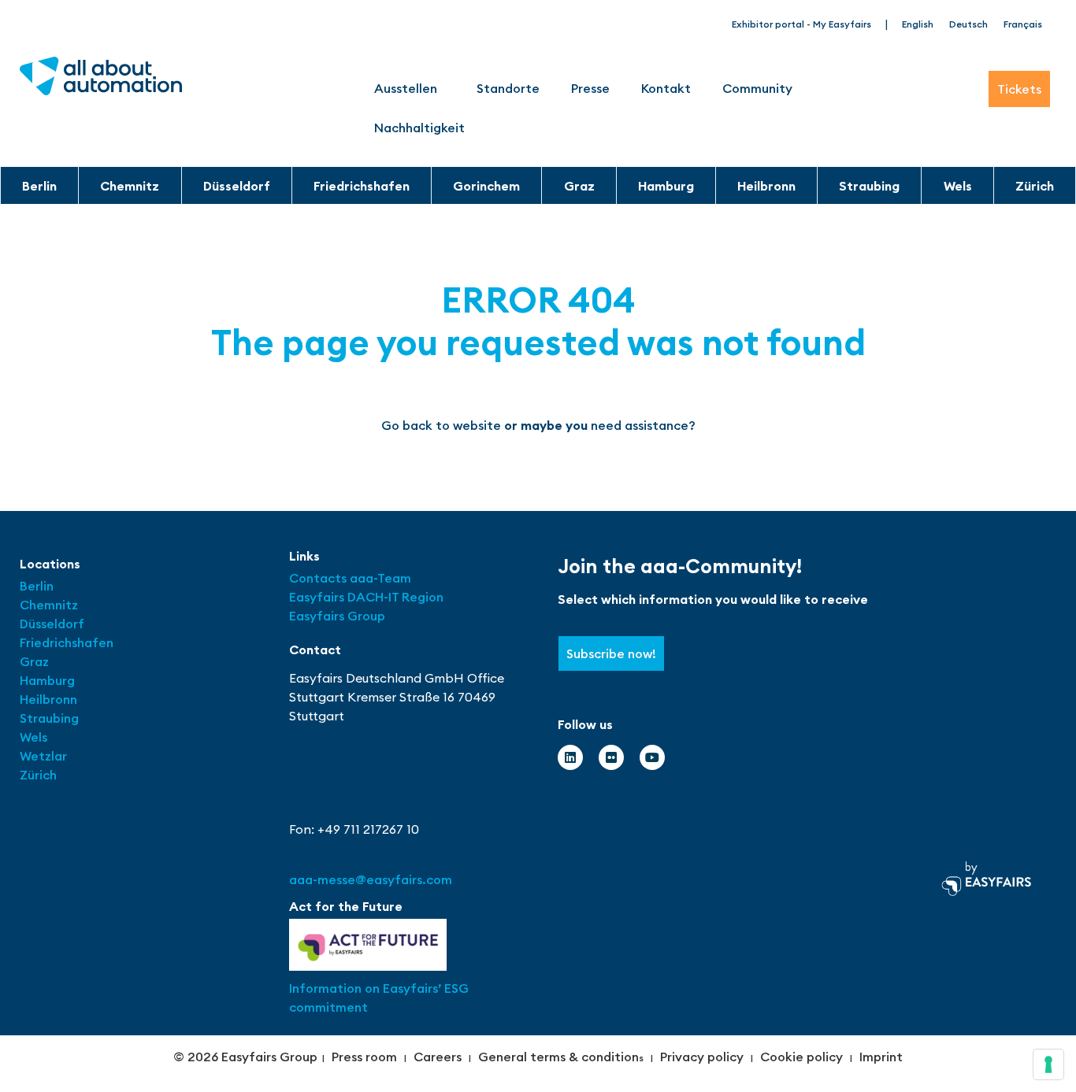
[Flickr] (611, 757)
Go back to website (441, 425)
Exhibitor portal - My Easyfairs (801, 24)
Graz (579, 186)
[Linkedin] (570, 757)
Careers (438, 1056)
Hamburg (666, 186)
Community (757, 88)
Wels (958, 186)
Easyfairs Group (337, 616)
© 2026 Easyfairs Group (245, 1056)
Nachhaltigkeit (419, 127)
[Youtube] (652, 757)
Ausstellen (405, 88)
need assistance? (643, 425)
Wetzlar (43, 756)
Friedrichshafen (362, 186)
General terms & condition (558, 1056)
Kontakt (666, 88)
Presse (590, 88)
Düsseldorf (236, 186)
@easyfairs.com (370, 879)
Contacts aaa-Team (350, 578)
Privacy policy (702, 1056)
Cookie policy (801, 1056)
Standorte (508, 88)
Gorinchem (486, 186)
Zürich (1034, 186)
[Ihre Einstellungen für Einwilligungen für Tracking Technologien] (1048, 1064)
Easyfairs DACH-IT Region (366, 597)
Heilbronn (766, 186)
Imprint (881, 1056)
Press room (364, 1056)
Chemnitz (129, 186)
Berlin (39, 186)
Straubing (869, 186)
